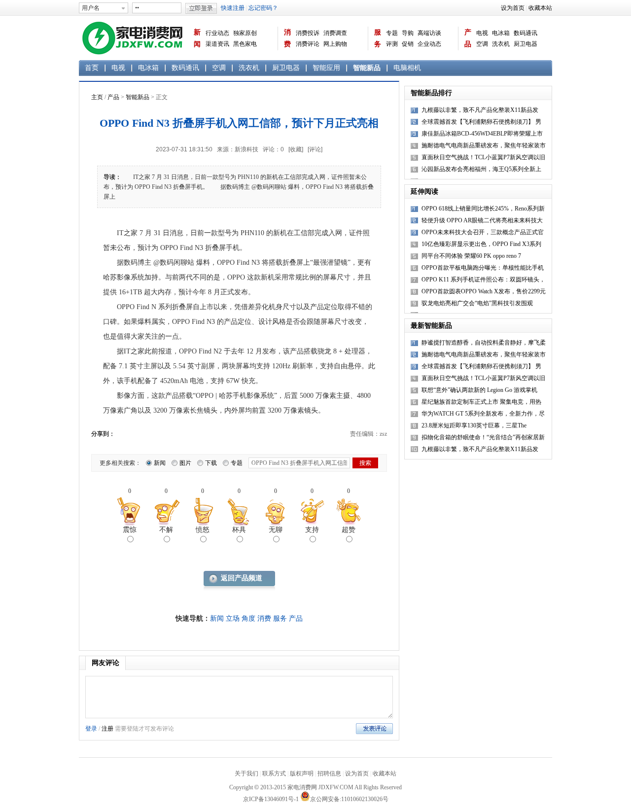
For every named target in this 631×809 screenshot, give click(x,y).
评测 (392, 43)
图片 (185, 462)
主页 (97, 97)
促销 (408, 43)
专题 (392, 33)
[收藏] (295, 149)
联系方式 (274, 773)
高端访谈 (429, 33)
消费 (287, 38)
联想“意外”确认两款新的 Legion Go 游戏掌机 (479, 390)
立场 (233, 618)
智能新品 (367, 67)
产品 (467, 38)
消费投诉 (307, 33)
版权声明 (302, 773)
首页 (92, 67)
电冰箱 (501, 33)
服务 (377, 38)
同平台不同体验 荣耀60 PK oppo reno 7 (471, 255)
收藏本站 (540, 7)
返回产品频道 (241, 578)
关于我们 (246, 773)
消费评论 (307, 43)
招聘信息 (329, 773)
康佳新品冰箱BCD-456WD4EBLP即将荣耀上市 (482, 133)
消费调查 (335, 33)
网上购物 (335, 43)
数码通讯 (525, 33)
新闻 (197, 38)
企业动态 (429, 43)
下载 (211, 462)
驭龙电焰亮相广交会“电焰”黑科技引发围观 (477, 303)
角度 (248, 618)
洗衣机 (501, 43)
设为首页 (513, 7)
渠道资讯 (217, 43)
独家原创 (245, 33)
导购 (408, 33)
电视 (482, 33)
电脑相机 (407, 67)
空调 (482, 43)
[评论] (315, 149)
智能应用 (326, 67)
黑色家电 (245, 43)
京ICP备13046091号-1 (271, 799)
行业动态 (217, 33)
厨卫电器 (525, 43)
